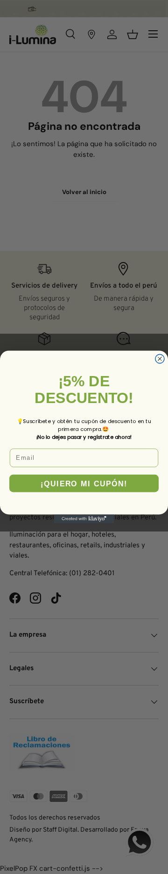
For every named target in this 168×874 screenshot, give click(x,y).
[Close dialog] (159, 358)
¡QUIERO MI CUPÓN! (84, 483)
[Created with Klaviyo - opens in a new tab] (84, 518)
